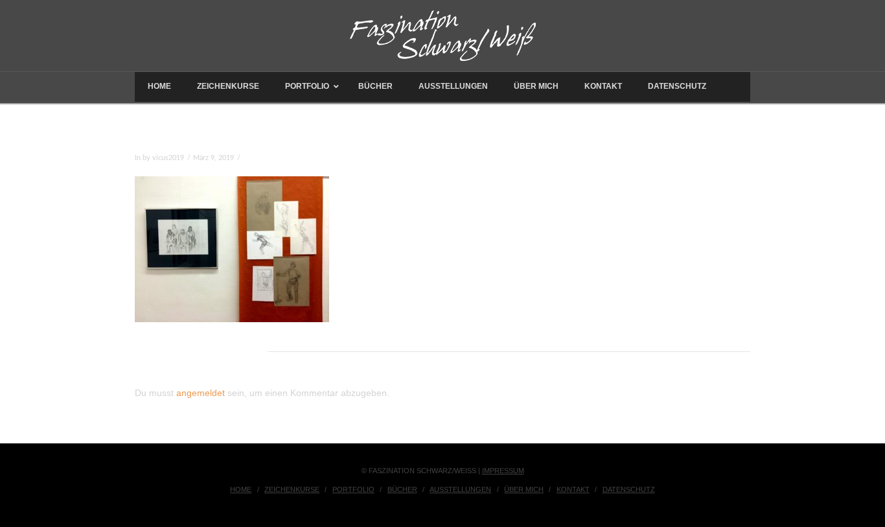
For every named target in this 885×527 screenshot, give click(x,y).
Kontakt (573, 489)
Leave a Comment (272, 158)
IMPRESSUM (503, 470)
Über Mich (524, 489)
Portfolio (353, 489)
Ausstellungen (460, 489)
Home (240, 489)
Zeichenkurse (291, 489)
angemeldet (200, 393)
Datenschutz (629, 489)
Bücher (402, 489)
